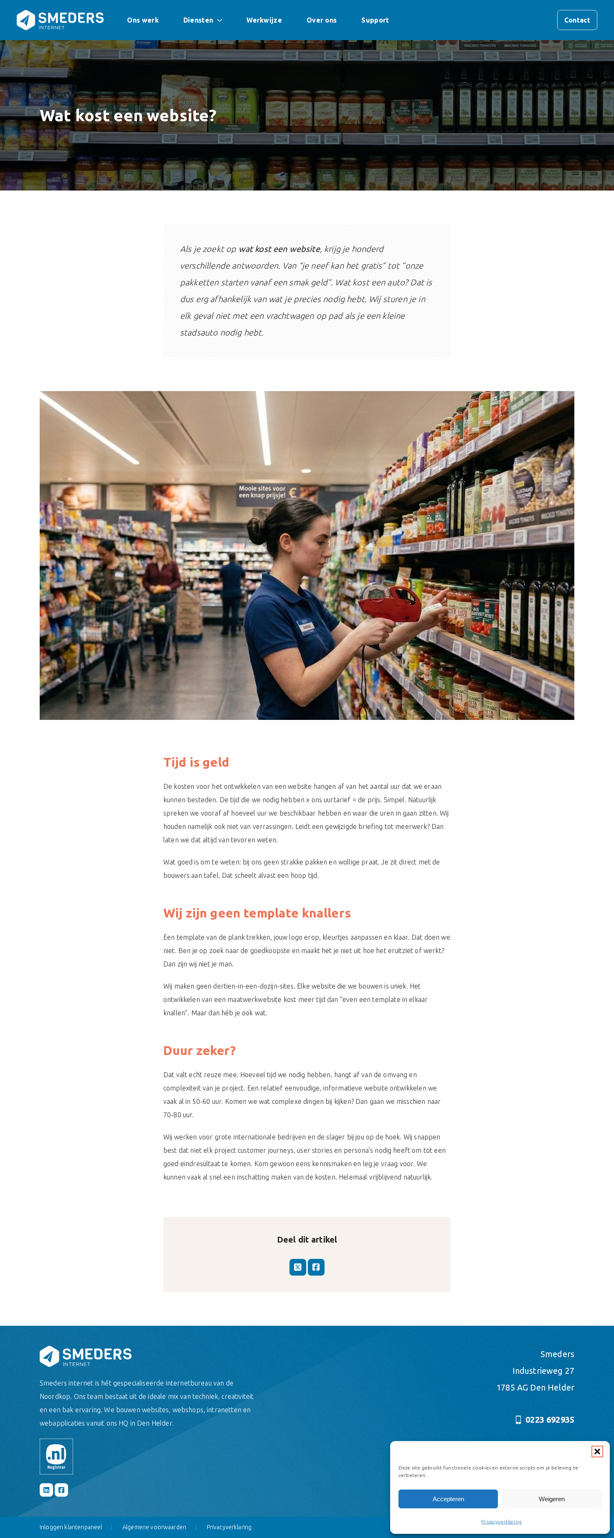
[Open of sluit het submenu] (219, 20)
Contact (577, 20)
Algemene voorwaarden (154, 1527)
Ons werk (143, 20)
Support (375, 20)
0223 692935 (549, 1419)
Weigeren (552, 1498)
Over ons (322, 20)
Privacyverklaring (501, 1521)
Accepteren (448, 1498)
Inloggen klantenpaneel (71, 1527)
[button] (597, 1451)
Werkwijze (264, 20)
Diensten (198, 20)
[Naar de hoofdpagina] (60, 20)
